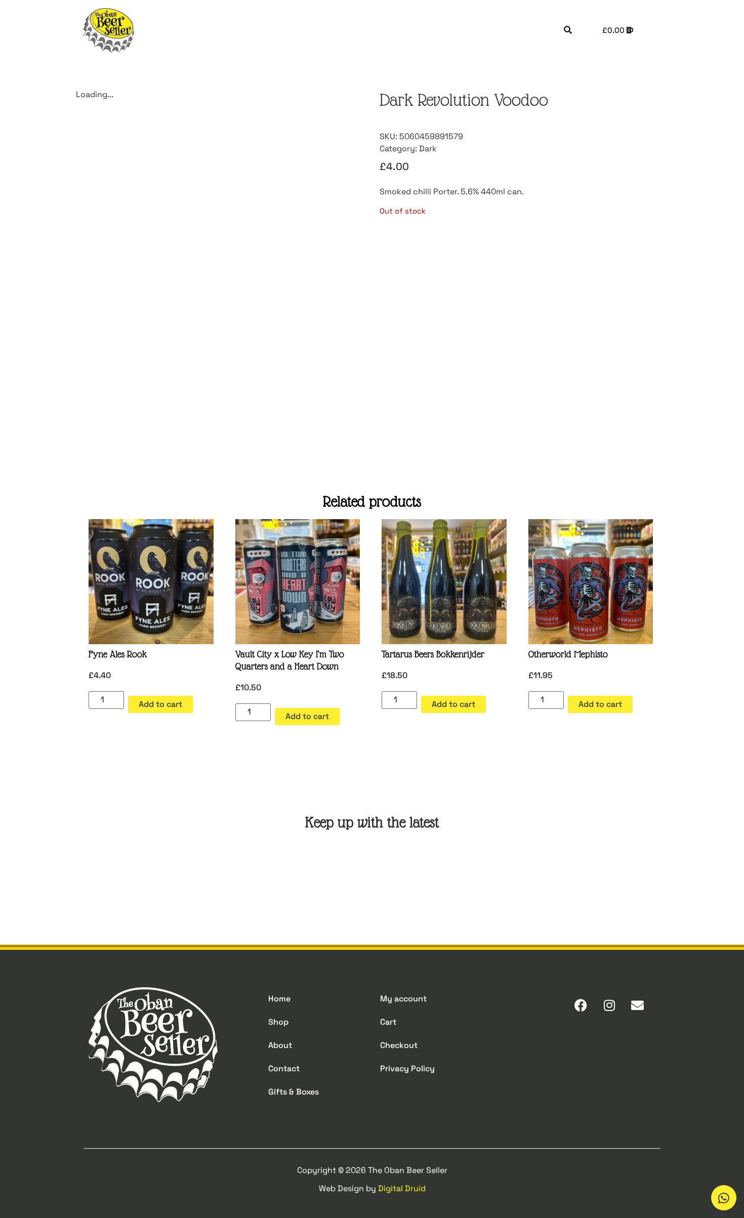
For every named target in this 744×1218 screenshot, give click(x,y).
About (280, 1045)
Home (279, 998)
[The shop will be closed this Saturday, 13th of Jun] (421, 872)
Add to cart (160, 704)
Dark (428, 148)
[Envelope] (637, 1005)
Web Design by (372, 1188)
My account (403, 998)
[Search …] (568, 30)
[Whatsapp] (723, 1197)
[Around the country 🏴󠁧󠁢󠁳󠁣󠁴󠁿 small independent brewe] (518, 872)
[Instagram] (609, 1005)
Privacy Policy (407, 1068)
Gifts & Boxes (293, 1091)
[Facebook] (581, 1005)
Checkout (399, 1045)
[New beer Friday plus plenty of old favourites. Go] (130, 872)
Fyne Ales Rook (118, 654)
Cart (388, 1022)
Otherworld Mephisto (568, 654)
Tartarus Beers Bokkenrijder (433, 654)
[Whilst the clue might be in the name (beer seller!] (323, 872)
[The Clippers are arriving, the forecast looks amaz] (227, 872)
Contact (284, 1068)
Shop (278, 1022)
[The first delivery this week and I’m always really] (614, 872)
